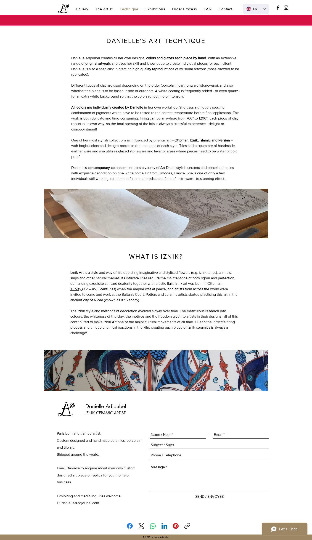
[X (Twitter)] (141, 526)
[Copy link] (187, 526)
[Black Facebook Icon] (278, 8)
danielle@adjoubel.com (80, 503)
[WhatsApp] (153, 526)
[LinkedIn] (164, 526)
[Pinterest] (176, 526)
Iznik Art (77, 272)
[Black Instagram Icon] (286, 8)
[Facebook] (130, 526)
